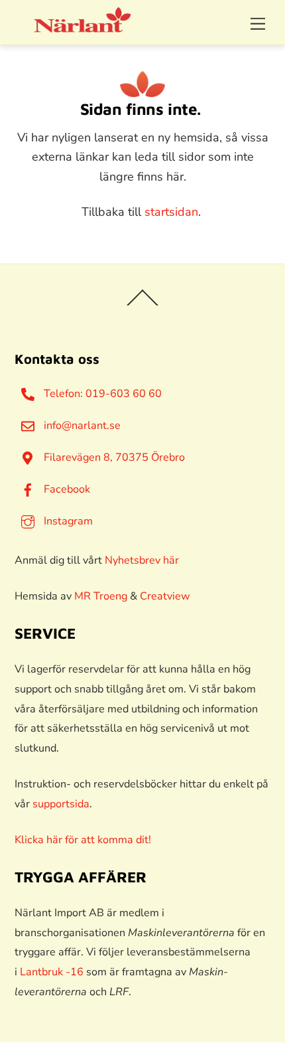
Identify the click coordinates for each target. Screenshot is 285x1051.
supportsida (60, 804)
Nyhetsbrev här (142, 560)
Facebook (65, 489)
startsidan (171, 212)
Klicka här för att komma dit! (83, 840)
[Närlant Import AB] (83, 28)
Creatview (165, 596)
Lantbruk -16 (52, 972)
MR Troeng (100, 596)
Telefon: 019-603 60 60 (101, 393)
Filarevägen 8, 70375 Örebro (113, 457)
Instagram (67, 521)
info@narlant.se (81, 425)
